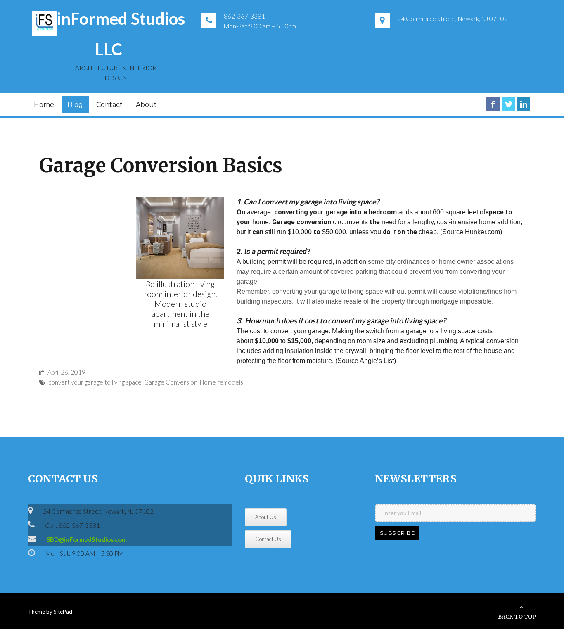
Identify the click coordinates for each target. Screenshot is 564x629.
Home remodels (221, 382)
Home (44, 105)
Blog (75, 105)
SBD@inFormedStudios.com (87, 539)
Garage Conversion (170, 382)
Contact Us (268, 539)
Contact (109, 105)
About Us (265, 517)
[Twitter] (508, 104)
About (146, 105)
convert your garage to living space (95, 382)
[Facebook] (493, 104)
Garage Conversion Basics (160, 165)
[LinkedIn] (523, 104)
